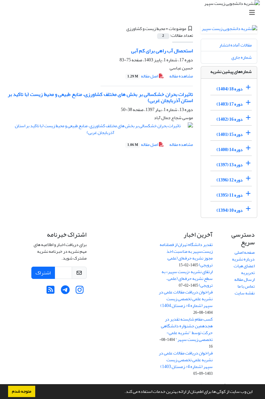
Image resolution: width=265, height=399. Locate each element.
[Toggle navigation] (134, 12)
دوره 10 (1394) (230, 210)
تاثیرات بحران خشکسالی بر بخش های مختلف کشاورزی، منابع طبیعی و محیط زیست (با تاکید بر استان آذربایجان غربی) (100, 97)
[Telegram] (65, 291)
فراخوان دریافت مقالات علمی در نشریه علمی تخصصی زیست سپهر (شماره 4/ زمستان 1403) (186, 360)
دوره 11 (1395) (230, 195)
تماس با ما (246, 286)
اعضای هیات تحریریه (244, 269)
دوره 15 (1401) (230, 134)
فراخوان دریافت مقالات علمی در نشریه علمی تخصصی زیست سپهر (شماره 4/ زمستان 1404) (186, 299)
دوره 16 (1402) (230, 119)
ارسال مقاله (244, 279)
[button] (123, 392)
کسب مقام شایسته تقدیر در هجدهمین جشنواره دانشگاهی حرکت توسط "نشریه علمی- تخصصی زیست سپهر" (187, 329)
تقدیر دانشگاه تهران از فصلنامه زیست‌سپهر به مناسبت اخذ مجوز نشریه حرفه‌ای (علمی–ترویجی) (186, 254)
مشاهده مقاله (181, 76)
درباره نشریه (243, 259)
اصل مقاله (143, 76)
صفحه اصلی (245, 252)
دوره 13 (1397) (230, 164)
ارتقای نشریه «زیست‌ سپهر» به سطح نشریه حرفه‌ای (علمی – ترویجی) (187, 278)
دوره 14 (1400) (230, 149)
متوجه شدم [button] (21, 391)
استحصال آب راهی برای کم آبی (162, 51)
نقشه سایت (245, 293)
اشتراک (43, 273)
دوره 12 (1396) (230, 180)
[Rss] (51, 291)
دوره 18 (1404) (230, 89)
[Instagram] (80, 291)
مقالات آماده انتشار (235, 45)
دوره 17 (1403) (230, 104)
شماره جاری (241, 57)
